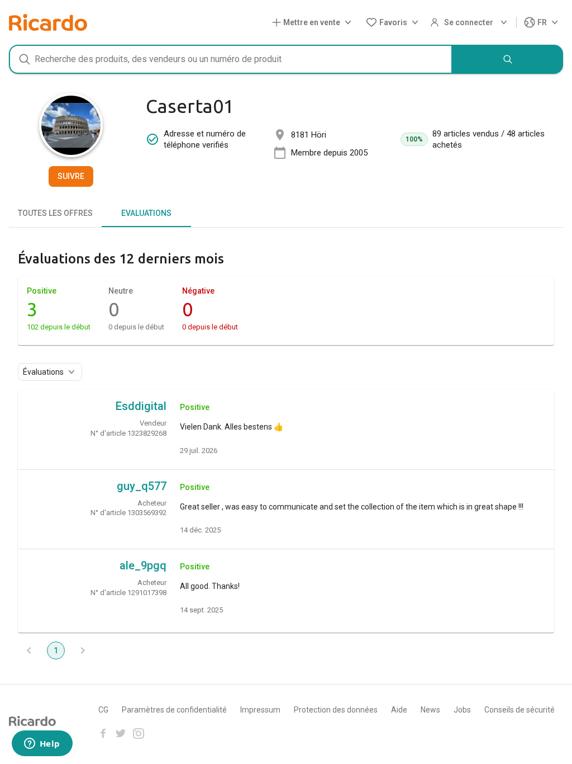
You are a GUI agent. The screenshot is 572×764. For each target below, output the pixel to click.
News (430, 709)
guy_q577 (141, 486)
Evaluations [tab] (146, 213)
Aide (399, 709)
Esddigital (141, 406)
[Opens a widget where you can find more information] (42, 744)
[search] (507, 59)
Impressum (260, 709)
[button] (314, 22)
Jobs (462, 709)
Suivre (71, 176)
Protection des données (336, 709)
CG (103, 709)
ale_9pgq (143, 565)
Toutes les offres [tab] (55, 213)
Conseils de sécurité (519, 709)
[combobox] (230, 59)
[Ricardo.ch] (48, 22)
